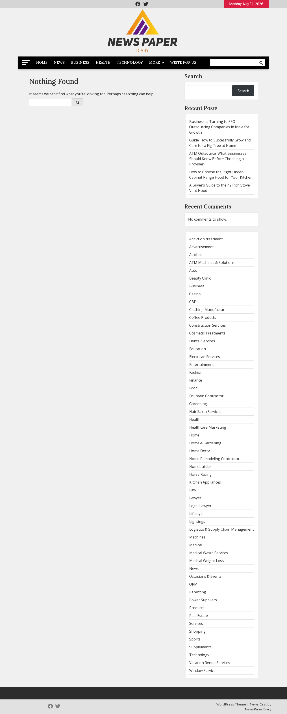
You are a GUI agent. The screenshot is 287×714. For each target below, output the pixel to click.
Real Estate (198, 615)
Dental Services (202, 341)
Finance (195, 380)
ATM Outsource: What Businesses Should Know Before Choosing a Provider (217, 159)
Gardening (198, 403)
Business (80, 62)
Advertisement (201, 246)
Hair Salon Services (205, 411)
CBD (193, 301)
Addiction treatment (206, 239)
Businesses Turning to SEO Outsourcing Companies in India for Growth (219, 127)
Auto (193, 270)
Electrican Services (204, 356)
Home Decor (199, 450)
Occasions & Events (205, 576)
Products (196, 607)
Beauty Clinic (200, 278)
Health (103, 62)
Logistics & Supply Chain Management (221, 529)
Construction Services (207, 325)
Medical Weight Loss (206, 560)
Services (196, 623)
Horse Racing (200, 474)
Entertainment (201, 364)
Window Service (202, 670)
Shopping (197, 631)
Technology (130, 62)
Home (42, 62)
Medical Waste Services (208, 552)
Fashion (195, 372)
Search (193, 76)
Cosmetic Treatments (207, 333)
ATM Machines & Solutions (212, 262)
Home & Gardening (205, 443)
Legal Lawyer (200, 505)
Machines (197, 537)
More (154, 62)
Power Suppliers (203, 599)
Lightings (197, 521)
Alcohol (195, 254)
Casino (195, 293)
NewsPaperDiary (258, 709)
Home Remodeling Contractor (214, 458)
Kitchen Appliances (205, 482)
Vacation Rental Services (209, 662)
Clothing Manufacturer (208, 309)
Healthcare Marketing (207, 427)
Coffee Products (202, 317)
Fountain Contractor (206, 395)
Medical (195, 545)
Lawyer (195, 497)
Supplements (200, 647)
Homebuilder (200, 466)
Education (197, 348)
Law (192, 490)
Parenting (197, 592)
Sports (194, 639)
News (59, 62)
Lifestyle (196, 513)
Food (193, 388)
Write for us (183, 62)
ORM (193, 584)
